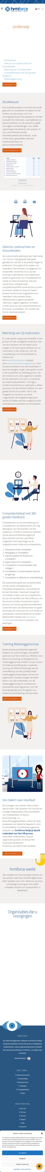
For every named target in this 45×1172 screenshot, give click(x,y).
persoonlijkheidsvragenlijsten (21, 363)
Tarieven (23, 1116)
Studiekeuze (10, 60)
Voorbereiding (23, 1079)
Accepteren (22, 1153)
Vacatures (23, 1127)
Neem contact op (12, 853)
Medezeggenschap (13, 78)
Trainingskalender (23, 1090)
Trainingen (23, 1086)
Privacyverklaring (26, 1169)
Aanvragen (8, 84)
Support (23, 1119)
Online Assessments (23, 1075)
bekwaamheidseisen (15, 360)
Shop (23, 1093)
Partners (23, 1112)
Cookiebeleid (16, 1169)
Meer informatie (10, 150)
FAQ (23, 1123)
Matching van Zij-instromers (17, 69)
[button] (42, 1133)
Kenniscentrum (23, 1082)
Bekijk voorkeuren (22, 1164)
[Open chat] (39, 1166)
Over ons (23, 1108)
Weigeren (22, 1158)
